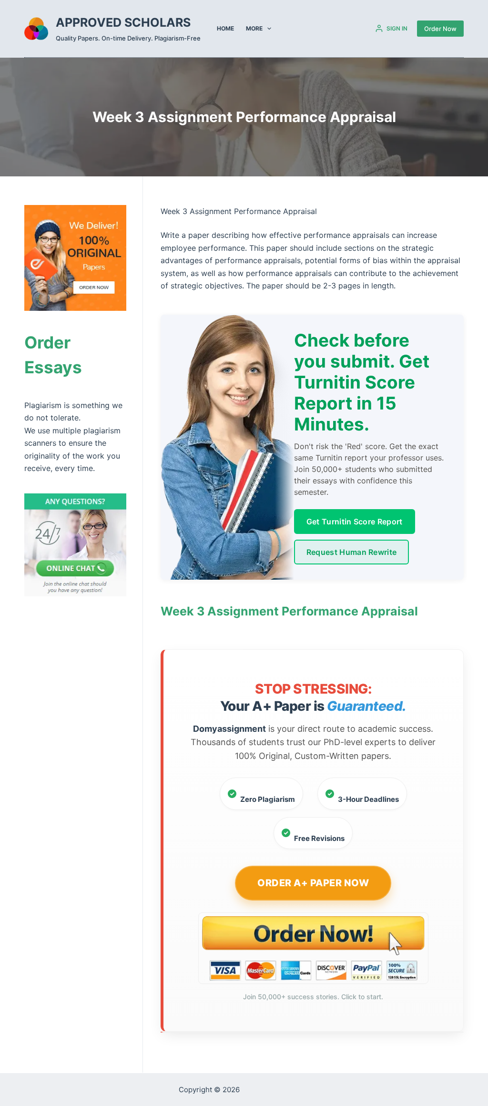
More (254, 28)
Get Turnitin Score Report (354, 521)
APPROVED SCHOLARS (123, 22)
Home (225, 28)
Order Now (440, 28)
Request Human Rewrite (351, 552)
